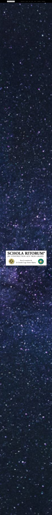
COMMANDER (39, 1)
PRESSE (32, 1)
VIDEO (29, 1)
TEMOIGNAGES (43, 1)
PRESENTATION (23, 1)
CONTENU (26, 1)
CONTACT (35, 1)
